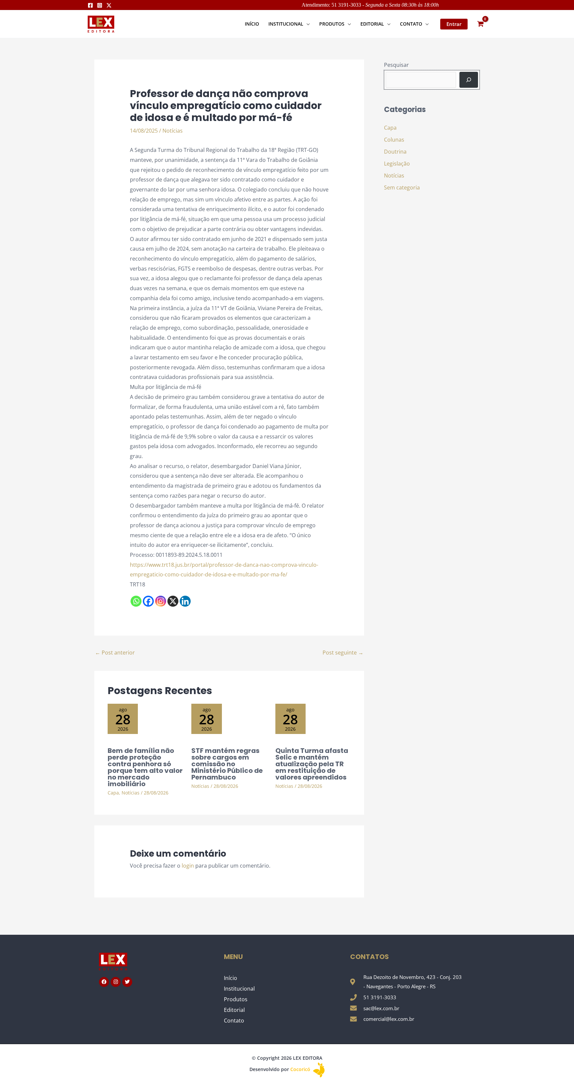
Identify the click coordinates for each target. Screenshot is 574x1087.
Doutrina (395, 151)
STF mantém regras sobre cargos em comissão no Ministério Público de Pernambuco (227, 764)
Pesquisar (396, 64)
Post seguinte (343, 652)
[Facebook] (90, 5)
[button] (306, 24)
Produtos (235, 999)
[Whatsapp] (136, 601)
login (188, 865)
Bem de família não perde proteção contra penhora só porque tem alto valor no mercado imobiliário (145, 767)
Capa (113, 792)
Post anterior (115, 652)
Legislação (397, 163)
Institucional (239, 988)
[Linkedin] (185, 601)
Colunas (394, 139)
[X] (172, 601)
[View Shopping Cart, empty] (480, 24)
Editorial (234, 1010)
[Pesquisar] (468, 80)
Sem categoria (402, 187)
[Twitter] (109, 5)
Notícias (172, 130)
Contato (234, 1020)
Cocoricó (301, 1069)
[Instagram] (99, 5)
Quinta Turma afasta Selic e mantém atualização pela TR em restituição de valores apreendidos (311, 764)
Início (230, 978)
